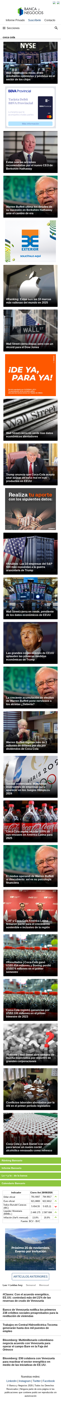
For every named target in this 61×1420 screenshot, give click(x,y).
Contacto (49, 20)
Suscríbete (34, 20)
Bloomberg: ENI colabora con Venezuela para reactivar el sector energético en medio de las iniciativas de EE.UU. (29, 1361)
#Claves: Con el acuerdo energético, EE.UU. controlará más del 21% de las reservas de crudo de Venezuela (27, 1297)
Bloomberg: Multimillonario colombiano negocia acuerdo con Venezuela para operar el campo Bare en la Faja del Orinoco (28, 1345)
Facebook (49, 1381)
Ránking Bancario (12, 1160)
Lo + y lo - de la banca (14, 1175)
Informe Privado (15, 20)
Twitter (37, 1381)
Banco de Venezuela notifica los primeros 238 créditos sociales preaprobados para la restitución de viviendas (30, 1312)
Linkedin (11, 1381)
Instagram (25, 1381)
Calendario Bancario (13, 1183)
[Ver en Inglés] (54, 2)
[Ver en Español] (58, 2)
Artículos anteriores (30, 1276)
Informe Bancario (12, 1168)
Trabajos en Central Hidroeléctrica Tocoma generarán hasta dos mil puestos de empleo (30, 1328)
